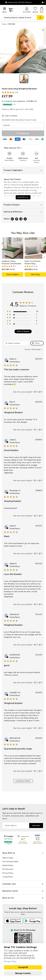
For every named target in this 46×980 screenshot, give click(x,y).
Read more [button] (9, 473)
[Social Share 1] (12, 218)
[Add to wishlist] (20, 240)
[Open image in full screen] (43, 30)
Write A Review (23, 331)
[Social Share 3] (20, 218)
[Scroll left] (4, 257)
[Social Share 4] (25, 218)
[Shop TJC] (15, 10)
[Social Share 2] (16, 218)
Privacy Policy (7, 873)
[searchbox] (16, 343)
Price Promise (7, 869)
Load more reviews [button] (23, 781)
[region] (22, 311)
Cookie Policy (7, 877)
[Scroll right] (44, 257)
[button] (35, 392)
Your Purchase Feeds (10, 862)
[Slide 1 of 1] (24, 79)
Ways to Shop (7, 858)
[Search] (40, 17)
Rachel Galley (7, 865)
